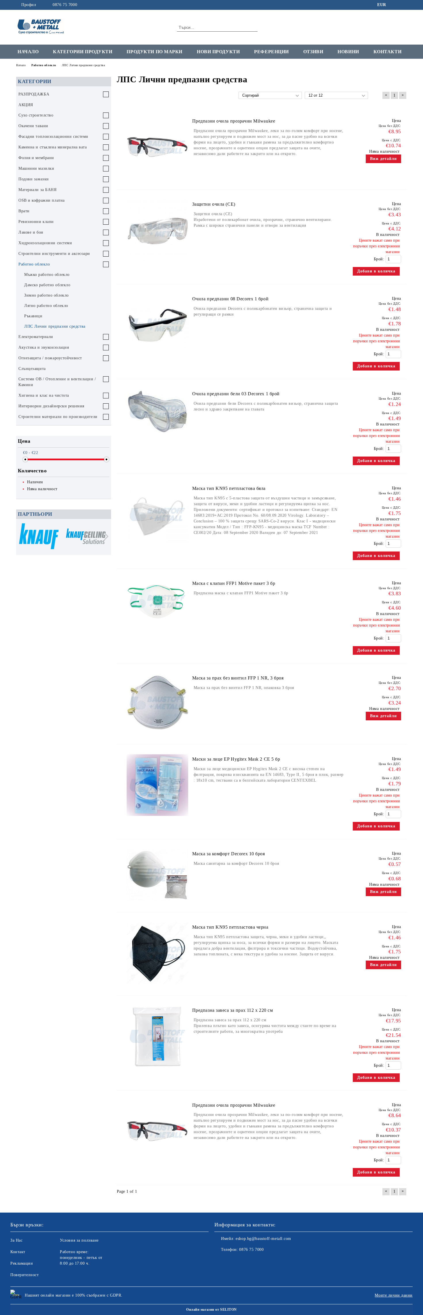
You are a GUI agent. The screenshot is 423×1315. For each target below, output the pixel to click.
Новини (348, 51)
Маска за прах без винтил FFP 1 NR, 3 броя (238, 677)
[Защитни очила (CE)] (157, 264)
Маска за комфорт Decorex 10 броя (228, 853)
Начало (28, 51)
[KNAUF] (39, 537)
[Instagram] (404, 5)
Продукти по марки (154, 51)
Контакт (17, 1252)
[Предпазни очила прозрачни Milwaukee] (157, 180)
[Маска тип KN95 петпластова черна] (157, 986)
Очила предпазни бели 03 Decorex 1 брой (236, 393)
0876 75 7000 (65, 5)
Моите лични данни (394, 1295)
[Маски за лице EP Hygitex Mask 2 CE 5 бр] (157, 818)
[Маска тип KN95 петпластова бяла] (157, 548)
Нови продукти (218, 51)
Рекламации (21, 1263)
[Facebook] (395, 5)
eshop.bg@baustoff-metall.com (263, 1238)
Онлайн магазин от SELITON (211, 1310)
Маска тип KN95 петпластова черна (230, 927)
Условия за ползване (79, 1240)
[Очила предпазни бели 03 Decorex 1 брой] (157, 437)
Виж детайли (383, 158)
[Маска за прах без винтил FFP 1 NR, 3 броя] (157, 735)
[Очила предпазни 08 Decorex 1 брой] (157, 358)
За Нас (16, 1240)
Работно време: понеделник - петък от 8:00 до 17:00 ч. (81, 1258)
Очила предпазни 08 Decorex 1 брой (230, 298)
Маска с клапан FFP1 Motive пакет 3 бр (233, 583)
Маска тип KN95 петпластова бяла (229, 488)
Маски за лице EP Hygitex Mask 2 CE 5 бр (236, 759)
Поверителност (24, 1275)
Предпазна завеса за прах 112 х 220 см (232, 1010)
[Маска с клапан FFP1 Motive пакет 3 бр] (157, 627)
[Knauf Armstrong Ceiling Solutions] (85, 537)
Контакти (387, 51)
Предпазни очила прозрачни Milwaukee (233, 121)
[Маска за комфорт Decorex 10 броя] (157, 903)
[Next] (104, 536)
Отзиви (313, 51)
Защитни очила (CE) (213, 204)
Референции (271, 51)
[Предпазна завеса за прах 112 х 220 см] (157, 1070)
